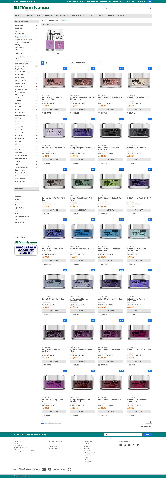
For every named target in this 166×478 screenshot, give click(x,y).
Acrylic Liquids (19, 75)
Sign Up (55, 446)
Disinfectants (19, 86)
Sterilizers (18, 153)
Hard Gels (18, 106)
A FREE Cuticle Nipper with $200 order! (25, 1)
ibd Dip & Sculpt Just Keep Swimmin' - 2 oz (136, 249)
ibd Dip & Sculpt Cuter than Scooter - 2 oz (136, 400)
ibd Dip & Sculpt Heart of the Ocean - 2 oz (52, 249)
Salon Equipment (20, 181)
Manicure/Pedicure (21, 155)
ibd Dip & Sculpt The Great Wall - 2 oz (54, 199)
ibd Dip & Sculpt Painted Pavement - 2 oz (79, 300)
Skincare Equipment (21, 170)
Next (148, 422)
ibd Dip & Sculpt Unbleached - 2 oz (138, 98)
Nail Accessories (20, 121)
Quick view (54, 92)
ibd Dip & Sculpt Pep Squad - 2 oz (139, 349)
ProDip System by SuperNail (22, 63)
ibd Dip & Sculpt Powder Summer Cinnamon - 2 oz (82, 98)
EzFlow (17, 213)
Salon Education (20, 179)
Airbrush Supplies (20, 80)
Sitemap (28, 476)
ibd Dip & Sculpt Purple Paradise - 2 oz (82, 350)
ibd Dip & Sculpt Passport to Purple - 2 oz (137, 300)
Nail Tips (17, 144)
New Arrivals (110, 16)
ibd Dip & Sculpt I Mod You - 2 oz (110, 399)
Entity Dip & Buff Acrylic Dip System (23, 39)
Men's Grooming (20, 115)
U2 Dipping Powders (20, 66)
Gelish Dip (17, 45)
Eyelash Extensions (21, 89)
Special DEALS (19, 34)
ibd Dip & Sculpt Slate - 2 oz (137, 148)
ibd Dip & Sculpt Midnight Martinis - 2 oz (51, 350)
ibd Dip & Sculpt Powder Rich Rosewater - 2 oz (52, 98)
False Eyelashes (20, 92)
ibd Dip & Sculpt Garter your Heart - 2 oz (108, 148)
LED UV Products (20, 132)
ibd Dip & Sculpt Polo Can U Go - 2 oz (110, 199)
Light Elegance (19, 208)
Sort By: (72, 63)
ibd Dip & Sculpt (19, 50)
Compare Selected (145, 426)
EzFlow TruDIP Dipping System (22, 42)
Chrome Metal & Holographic (24, 72)
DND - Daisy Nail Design (22, 216)
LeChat (17, 199)
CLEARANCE (18, 28)
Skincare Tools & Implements (24, 173)
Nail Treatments (20, 147)
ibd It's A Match (20, 53)
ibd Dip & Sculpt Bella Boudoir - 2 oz (110, 350)
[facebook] (120, 445)
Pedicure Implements (21, 158)
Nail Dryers (18, 135)
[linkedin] (138, 445)
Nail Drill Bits (19, 129)
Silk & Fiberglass (20, 95)
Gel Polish (18, 101)
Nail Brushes (19, 127)
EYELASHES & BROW (62, 16)
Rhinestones (19, 150)
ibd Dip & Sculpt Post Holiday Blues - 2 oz (109, 249)
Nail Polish (18, 141)
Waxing (17, 164)
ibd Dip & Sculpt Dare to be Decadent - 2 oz (80, 400)
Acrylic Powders (20, 77)
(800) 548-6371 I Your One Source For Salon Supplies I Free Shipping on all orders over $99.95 (95, 1)
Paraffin (17, 161)
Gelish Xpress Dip (19, 47)
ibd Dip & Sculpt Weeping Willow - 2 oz (82, 199)
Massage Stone (19, 112)
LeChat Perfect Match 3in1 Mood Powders (23, 57)
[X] (133, 445)
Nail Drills (18, 118)
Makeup (17, 109)
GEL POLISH (29, 16)
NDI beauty (18, 196)
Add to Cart (54, 109)
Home (42, 20)
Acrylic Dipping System (22, 37)
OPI (16, 193)
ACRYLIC (39, 16)
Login (50, 446)
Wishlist (131, 1)
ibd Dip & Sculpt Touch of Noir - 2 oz (139, 199)
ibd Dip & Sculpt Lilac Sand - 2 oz (54, 148)
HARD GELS (18, 16)
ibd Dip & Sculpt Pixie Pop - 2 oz (110, 299)
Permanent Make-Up (21, 167)
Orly (16, 211)
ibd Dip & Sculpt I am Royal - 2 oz (82, 148)
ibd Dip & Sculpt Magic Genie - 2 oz (53, 400)
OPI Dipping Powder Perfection (22, 61)
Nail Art (17, 124)
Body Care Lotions (20, 83)
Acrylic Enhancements (22, 69)
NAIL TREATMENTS (78, 16)
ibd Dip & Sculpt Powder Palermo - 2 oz (110, 98)
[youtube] (129, 445)
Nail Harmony (19, 202)
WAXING (89, 16)
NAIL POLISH (49, 16)
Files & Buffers (19, 98)
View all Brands (19, 222)
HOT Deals (18, 31)
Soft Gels (18, 103)
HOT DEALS (99, 16)
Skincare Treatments (21, 176)
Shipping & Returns (54, 448)
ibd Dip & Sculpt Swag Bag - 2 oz (82, 248)
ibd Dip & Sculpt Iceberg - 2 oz (53, 299)
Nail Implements (20, 138)
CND (16, 219)
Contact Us (120, 15)
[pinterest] (125, 445)
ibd (16, 205)
